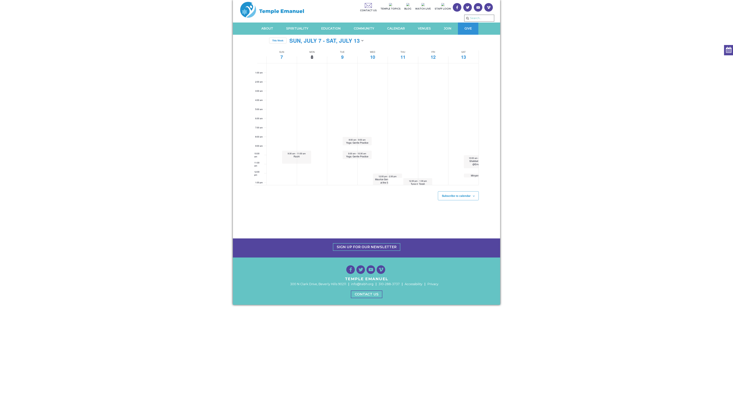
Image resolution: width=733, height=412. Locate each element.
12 (433, 57)
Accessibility (413, 284)
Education (331, 28)
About (267, 28)
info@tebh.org (362, 284)
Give (468, 28)
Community (364, 28)
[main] (366, 118)
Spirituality (297, 28)
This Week (277, 40)
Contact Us (367, 294)
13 (463, 57)
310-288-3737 (389, 284)
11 (402, 57)
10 (372, 57)
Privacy (432, 284)
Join (447, 28)
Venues (424, 28)
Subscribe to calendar (456, 196)
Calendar (396, 28)
